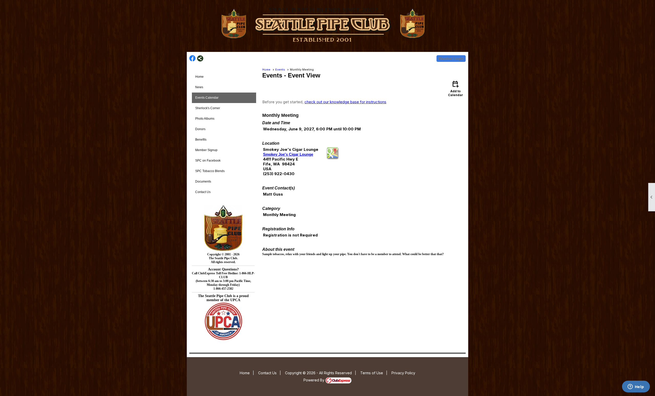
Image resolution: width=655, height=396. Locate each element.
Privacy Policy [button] (403, 373)
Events (280, 69)
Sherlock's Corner (207, 108)
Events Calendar (207, 97)
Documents (203, 181)
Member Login (451, 58)
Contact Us (203, 192)
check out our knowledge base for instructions (345, 101)
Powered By (314, 380)
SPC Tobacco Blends (210, 171)
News (199, 87)
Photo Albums (204, 118)
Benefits (200, 139)
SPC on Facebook (208, 160)
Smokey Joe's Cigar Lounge (288, 154)
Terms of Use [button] (371, 373)
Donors (200, 129)
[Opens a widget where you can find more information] (636, 387)
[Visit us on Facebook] (192, 58)
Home (199, 76)
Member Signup (206, 150)
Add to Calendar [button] (455, 88)
